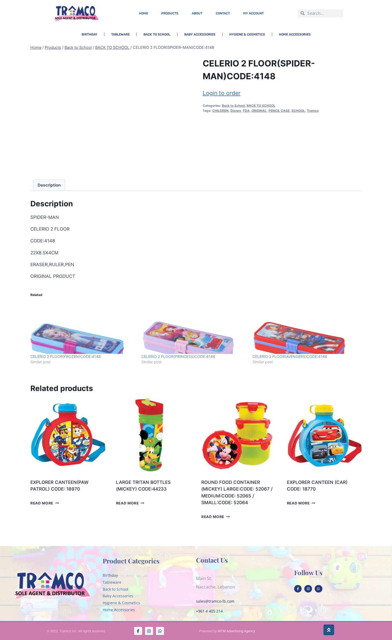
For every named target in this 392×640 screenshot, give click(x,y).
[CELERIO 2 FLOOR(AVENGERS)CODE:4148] (305, 327)
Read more (41, 503)
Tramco (313, 111)
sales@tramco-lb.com (215, 601)
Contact (223, 13)
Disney (235, 111)
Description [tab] (49, 185)
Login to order (222, 92)
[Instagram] (308, 589)
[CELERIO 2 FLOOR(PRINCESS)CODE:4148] (194, 327)
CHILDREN (220, 111)
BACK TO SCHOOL (261, 106)
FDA (246, 111)
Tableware (120, 34)
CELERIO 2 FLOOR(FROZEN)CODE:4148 (65, 356)
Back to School (156, 34)
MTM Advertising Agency (236, 631)
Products (169, 13)
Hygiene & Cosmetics (247, 34)
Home (143, 13)
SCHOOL (298, 111)
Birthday (89, 34)
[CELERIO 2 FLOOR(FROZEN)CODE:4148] (83, 327)
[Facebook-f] (298, 589)
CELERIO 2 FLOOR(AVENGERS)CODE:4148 (290, 356)
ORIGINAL (259, 111)
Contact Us (212, 560)
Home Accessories (295, 34)
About (197, 13)
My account (253, 13)
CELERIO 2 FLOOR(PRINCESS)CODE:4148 (178, 356)
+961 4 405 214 (209, 611)
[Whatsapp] (318, 589)
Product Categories (131, 560)
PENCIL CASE (279, 111)
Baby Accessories (199, 34)
